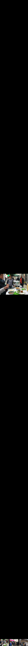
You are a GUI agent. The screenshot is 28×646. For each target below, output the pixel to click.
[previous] (2, 321)
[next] (25, 321)
